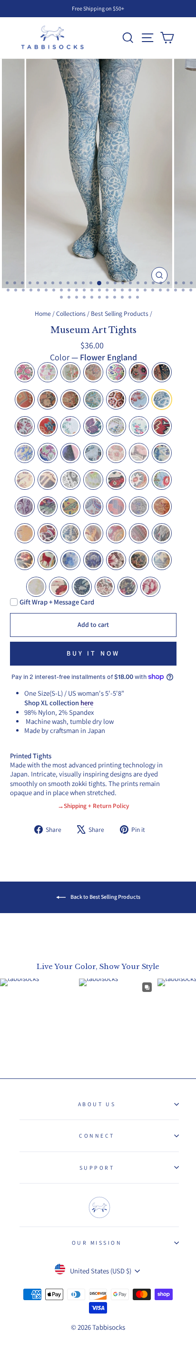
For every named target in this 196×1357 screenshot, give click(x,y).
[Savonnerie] (47, 399)
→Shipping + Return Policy (93, 805)
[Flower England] (161, 399)
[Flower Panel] (70, 426)
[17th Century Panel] (93, 372)
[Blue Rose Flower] (70, 560)
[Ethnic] (70, 399)
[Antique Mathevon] (24, 533)
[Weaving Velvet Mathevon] (47, 533)
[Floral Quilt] (161, 533)
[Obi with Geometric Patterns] (116, 506)
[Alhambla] (47, 453)
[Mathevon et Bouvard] (24, 372)
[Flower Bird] (47, 426)
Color (93, 357)
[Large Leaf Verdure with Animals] (93, 453)
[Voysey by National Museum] (161, 506)
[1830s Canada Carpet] (24, 506)
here (86, 702)
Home (43, 313)
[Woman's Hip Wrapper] (24, 479)
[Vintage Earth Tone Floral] (138, 453)
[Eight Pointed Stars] (70, 533)
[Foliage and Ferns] (47, 506)
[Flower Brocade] (138, 399)
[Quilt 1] (116, 399)
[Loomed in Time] (24, 560)
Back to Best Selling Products (104, 896)
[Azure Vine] (81, 586)
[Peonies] (116, 560)
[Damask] (138, 560)
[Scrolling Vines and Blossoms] (161, 372)
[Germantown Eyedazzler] (24, 399)
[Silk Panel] (93, 399)
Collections (71, 313)
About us (97, 1104)
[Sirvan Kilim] (161, 426)
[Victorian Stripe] (93, 479)
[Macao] (24, 453)
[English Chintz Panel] (93, 533)
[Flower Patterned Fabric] (36, 586)
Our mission (97, 1242)
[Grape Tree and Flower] (116, 372)
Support (97, 1167)
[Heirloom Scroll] (150, 586)
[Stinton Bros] (59, 586)
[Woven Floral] (93, 506)
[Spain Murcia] (138, 479)
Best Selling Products (119, 313)
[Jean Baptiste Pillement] (161, 479)
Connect (97, 1135)
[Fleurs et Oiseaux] (104, 586)
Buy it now (93, 653)
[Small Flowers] (70, 372)
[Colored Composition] (70, 453)
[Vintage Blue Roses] (93, 560)
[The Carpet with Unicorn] (161, 453)
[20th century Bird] (116, 479)
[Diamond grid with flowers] (116, 453)
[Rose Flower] (24, 426)
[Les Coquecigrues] (70, 506)
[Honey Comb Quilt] (138, 372)
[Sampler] (47, 372)
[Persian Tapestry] (138, 533)
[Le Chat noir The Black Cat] (47, 479)
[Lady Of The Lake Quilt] (116, 426)
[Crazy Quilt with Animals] (47, 560)
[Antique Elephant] (70, 479)
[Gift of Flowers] (138, 426)
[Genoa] (93, 426)
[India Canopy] (138, 506)
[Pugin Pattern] (116, 533)
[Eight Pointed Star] (161, 560)
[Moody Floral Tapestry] (127, 586)
